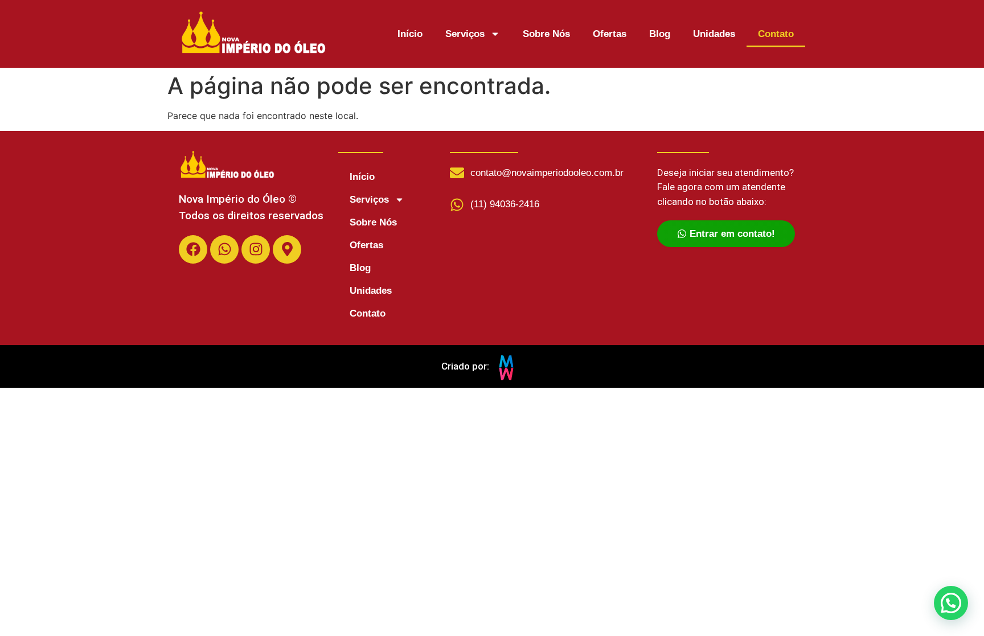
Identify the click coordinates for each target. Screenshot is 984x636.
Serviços (465, 33)
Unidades (714, 33)
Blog (659, 33)
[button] (951, 603)
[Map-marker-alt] (287, 249)
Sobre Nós (546, 33)
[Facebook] (193, 249)
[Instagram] (255, 249)
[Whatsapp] (224, 249)
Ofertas (609, 33)
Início (410, 33)
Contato (776, 33)
